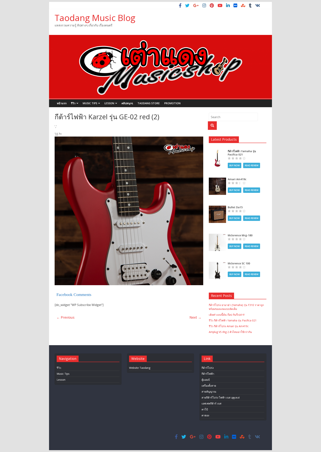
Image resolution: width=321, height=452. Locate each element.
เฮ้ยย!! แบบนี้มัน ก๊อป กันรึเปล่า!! (226, 314)
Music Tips (90, 103)
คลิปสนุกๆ (127, 103)
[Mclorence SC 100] (217, 263)
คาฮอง (205, 415)
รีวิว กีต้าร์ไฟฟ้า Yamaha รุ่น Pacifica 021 (233, 320)
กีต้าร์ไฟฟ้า (208, 373)
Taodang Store (148, 103)
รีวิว (73, 103)
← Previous (65, 317)
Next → (195, 317)
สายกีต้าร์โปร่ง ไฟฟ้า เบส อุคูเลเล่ (221, 397)
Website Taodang (139, 368)
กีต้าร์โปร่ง (208, 368)
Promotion (172, 103)
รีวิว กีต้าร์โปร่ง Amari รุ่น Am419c (229, 326)
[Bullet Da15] (217, 207)
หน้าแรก (62, 103)
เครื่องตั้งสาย (209, 385)
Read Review (251, 165)
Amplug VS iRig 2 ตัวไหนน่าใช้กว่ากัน (230, 332)
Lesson (109, 103)
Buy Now (234, 165)
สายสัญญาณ (209, 391)
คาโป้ (205, 409)
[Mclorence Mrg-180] (217, 235)
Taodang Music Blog (95, 17)
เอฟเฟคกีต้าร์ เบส (211, 403)
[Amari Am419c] (217, 179)
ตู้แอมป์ (206, 379)
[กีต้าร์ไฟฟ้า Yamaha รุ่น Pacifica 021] (217, 151)
